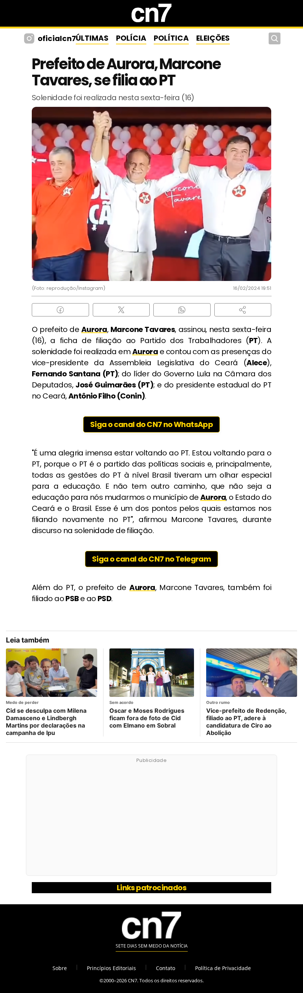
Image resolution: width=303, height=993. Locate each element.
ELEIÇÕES (213, 38)
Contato (165, 968)
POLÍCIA (131, 38)
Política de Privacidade (223, 968)
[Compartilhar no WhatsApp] (182, 309)
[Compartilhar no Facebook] (60, 309)
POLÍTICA (171, 38)
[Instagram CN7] (30, 38)
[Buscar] (274, 38)
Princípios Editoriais (111, 968)
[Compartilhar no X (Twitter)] (121, 309)
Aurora (94, 329)
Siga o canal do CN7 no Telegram (151, 559)
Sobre (59, 968)
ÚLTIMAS (92, 38)
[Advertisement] (151, 819)
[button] (243, 309)
